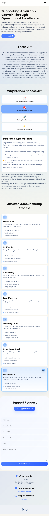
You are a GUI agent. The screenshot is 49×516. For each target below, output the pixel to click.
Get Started (8, 36)
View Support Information (24, 409)
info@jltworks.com (24, 492)
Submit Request (24, 464)
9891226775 (25, 499)
